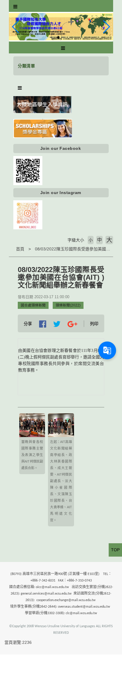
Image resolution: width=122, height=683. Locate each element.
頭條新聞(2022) (68, 305)
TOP (115, 549)
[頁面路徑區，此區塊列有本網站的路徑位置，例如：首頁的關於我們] (10, 249)
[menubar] (15, 6)
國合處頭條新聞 (33, 305)
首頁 (20, 249)
